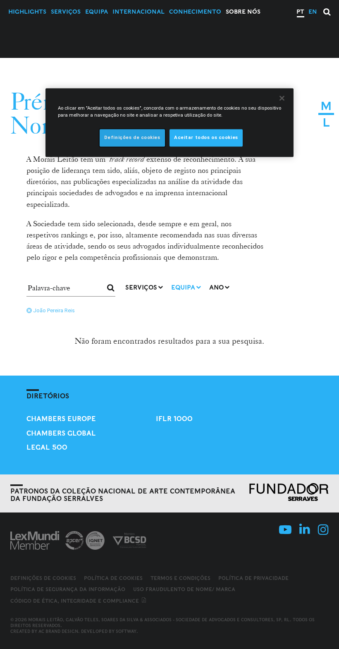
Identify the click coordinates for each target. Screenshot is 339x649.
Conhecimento (195, 11)
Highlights (27, 11)
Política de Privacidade (253, 578)
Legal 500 (46, 447)
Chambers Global (61, 433)
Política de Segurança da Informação (67, 589)
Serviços (66, 11)
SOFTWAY (126, 631)
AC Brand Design (58, 631)
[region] (169, 123)
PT (300, 11)
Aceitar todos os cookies (206, 138)
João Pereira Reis (54, 310)
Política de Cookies (113, 578)
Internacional (138, 11)
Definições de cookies (43, 578)
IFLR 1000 (174, 419)
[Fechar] (282, 98)
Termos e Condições (180, 578)
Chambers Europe (61, 419)
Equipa (96, 11)
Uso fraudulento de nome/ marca (184, 589)
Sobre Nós (243, 11)
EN (312, 11)
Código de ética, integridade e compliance (75, 601)
